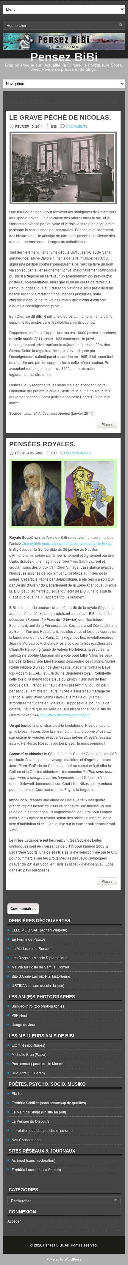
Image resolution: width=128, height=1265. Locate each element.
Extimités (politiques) (28, 1045)
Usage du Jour (23, 1024)
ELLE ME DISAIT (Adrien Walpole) (39, 929)
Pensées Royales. (42, 444)
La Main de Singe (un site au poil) (39, 1111)
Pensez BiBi (64, 57)
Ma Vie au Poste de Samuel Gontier (40, 966)
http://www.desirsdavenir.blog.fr (65, 714)
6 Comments (77, 126)
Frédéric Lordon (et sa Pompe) (36, 1169)
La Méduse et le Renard (31, 948)
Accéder (14, 1221)
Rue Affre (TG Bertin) (28, 1072)
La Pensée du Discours (30, 1121)
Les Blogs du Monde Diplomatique (40, 957)
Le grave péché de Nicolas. (60, 117)
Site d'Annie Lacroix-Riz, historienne (41, 976)
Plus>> (107, 424)
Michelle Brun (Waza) (29, 1054)
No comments (78, 453)
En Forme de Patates (29, 939)
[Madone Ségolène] (63, 527)
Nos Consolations (26, 1139)
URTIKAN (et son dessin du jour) (38, 985)
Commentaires (23, 909)
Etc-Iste (18, 1093)
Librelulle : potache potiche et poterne (42, 1130)
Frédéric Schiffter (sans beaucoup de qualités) (49, 1102)
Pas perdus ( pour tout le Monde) (38, 1063)
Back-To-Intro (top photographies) (38, 1005)
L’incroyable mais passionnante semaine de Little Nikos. (67, 543)
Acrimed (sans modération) (33, 1160)
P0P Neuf (19, 1015)
